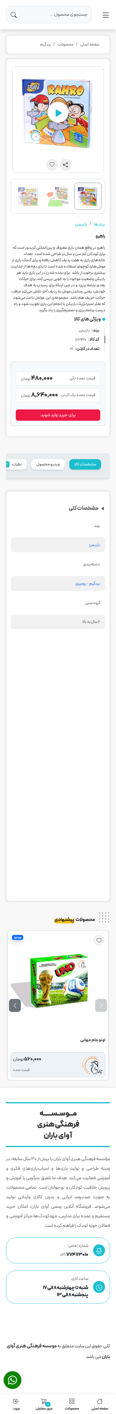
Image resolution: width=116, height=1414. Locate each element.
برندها (99, 224)
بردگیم (45, 44)
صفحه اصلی (89, 44)
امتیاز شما (97, 806)
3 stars (84, 819)
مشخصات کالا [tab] (85, 464)
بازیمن (81, 224)
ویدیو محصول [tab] (48, 464)
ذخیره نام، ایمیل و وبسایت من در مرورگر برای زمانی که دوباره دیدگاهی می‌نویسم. (55, 787)
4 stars (92, 819)
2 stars (75, 819)
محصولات (65, 44)
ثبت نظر (82, 882)
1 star (67, 819)
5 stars (100, 819)
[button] (15, 1005)
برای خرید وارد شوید (58, 415)
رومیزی (80, 584)
